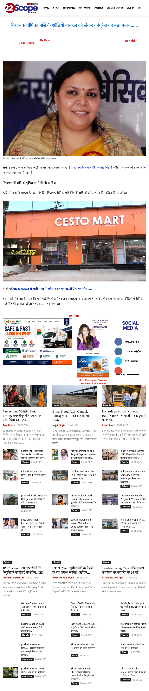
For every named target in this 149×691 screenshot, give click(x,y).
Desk (47, 40)
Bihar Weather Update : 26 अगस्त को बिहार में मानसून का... (83, 648)
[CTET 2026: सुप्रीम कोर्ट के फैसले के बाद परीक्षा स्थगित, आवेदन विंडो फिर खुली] (74, 553)
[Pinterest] (87, 52)
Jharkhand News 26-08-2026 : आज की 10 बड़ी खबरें (33, 670)
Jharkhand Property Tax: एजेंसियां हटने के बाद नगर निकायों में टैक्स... (132, 523)
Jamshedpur (28, 507)
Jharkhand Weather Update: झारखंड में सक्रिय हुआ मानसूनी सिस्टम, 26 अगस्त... (32, 650)
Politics (98, 7)
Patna (56, 405)
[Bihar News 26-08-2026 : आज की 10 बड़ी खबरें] (110, 649)
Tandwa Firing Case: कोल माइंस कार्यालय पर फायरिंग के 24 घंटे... (123, 570)
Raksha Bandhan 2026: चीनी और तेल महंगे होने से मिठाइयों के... (32, 627)
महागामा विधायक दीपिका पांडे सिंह (91, 168)
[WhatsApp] (96, 52)
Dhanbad (126, 507)
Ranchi (130, 41)
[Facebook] (69, 52)
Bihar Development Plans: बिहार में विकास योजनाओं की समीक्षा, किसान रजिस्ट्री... (82, 674)
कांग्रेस (143, 168)
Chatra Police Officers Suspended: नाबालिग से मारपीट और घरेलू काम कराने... (33, 454)
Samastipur (9, 405)
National (84, 7)
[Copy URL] (105, 52)
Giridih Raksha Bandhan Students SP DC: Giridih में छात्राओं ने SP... (83, 475)
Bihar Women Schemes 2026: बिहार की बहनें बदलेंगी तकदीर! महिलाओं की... (132, 454)
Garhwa (26, 614)
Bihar (55, 7)
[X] (78, 52)
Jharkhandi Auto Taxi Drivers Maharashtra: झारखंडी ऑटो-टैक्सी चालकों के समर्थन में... (83, 501)
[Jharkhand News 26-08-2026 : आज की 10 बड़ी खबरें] (10, 672)
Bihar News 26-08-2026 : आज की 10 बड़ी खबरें (132, 646)
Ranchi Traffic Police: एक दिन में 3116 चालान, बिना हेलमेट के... (83, 607)
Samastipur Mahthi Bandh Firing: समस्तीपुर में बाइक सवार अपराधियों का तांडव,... (22, 416)
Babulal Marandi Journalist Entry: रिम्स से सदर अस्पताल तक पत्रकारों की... (33, 525)
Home (45, 7)
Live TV (130, 7)
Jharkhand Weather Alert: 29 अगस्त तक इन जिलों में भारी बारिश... (133, 627)
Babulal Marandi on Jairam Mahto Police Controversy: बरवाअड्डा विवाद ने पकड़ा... (82, 525)
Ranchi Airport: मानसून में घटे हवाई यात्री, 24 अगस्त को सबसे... (133, 607)
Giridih (75, 482)
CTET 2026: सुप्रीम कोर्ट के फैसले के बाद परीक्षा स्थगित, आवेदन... (73, 570)
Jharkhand (68, 7)
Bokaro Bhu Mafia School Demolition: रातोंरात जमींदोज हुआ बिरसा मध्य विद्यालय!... (133, 477)
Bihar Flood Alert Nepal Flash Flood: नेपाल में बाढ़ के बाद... (33, 475)
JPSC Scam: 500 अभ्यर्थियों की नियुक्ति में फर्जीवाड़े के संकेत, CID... (24, 570)
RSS (140, 7)
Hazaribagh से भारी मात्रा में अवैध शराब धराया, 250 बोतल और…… (53, 289)
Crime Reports (115, 7)
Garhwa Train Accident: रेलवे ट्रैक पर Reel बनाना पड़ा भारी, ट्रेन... (33, 607)
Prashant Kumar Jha (13, 577)
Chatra (25, 462)
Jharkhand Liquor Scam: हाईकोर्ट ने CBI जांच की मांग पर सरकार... (84, 627)
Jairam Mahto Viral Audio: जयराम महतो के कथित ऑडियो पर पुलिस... (133, 672)
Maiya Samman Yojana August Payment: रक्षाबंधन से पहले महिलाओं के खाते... (83, 454)
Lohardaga (108, 405)
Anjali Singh (9, 425)
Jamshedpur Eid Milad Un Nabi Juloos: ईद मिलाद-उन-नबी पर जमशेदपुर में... (34, 499)
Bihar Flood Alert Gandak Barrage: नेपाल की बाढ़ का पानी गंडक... (71, 416)
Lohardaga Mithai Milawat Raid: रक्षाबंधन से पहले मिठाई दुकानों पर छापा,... (124, 416)
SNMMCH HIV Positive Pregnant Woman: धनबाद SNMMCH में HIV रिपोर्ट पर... (133, 499)
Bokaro (125, 486)
